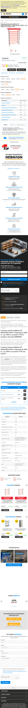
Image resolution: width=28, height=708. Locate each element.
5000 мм (13, 78)
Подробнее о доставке (14, 141)
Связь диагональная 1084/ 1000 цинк (9, 114)
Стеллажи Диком (7, 409)
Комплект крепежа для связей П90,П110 (9, 107)
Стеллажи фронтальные (16, 409)
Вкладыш (3, 105)
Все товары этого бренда (15, 54)
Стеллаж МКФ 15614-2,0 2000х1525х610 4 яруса (7, 529)
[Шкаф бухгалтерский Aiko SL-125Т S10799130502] (21, 524)
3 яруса (2, 89)
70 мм (2, 84)
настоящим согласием (7, 672)
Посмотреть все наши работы (14, 564)
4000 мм (3, 78)
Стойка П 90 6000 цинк (6, 117)
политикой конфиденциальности (10, 6)
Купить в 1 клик (21, 69)
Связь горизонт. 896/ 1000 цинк (8, 112)
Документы (17, 317)
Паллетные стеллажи (13, 407)
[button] (26, 485)
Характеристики (10, 317)
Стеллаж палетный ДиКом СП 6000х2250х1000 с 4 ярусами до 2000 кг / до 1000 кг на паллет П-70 (21, 501)
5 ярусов (12, 89)
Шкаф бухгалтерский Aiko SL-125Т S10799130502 (21, 529)
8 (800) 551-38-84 (14, 619)
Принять (3, 10)
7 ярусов (22, 89)
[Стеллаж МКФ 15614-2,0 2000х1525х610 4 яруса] (7, 524)
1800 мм (3, 94)
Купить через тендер (22, 62)
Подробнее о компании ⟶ (14, 168)
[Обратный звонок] (23, 14)
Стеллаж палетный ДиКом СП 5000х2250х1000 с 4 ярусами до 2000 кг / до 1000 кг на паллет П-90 (7, 501)
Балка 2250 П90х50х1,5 (6, 102)
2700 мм (13, 94)
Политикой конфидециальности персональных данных (14, 671)
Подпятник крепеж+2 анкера (7, 110)
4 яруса (7, 89)
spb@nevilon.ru (14, 624)
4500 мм (8, 78)
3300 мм (18, 94)
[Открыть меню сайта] (2, 14)
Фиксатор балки (5, 119)
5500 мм (18, 78)
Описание (3, 317)
